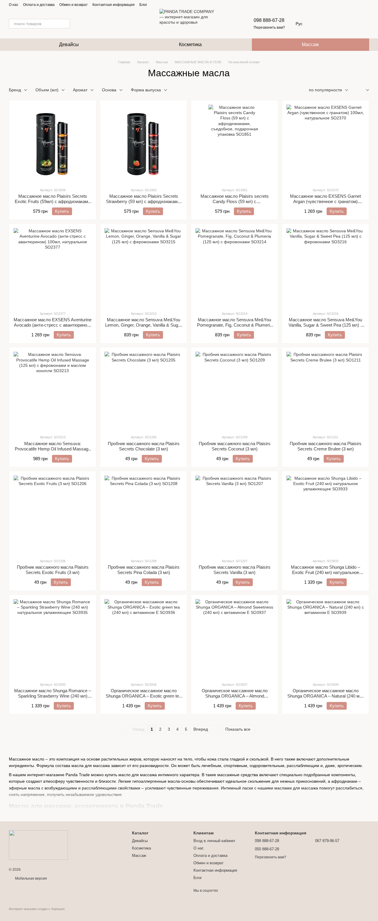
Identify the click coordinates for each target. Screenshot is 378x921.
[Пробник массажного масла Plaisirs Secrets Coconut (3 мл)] (234, 391)
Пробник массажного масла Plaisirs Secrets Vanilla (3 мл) (235, 570)
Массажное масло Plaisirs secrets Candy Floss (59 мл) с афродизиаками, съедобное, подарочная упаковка (235, 204)
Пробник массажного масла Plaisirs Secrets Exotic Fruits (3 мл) (53, 570)
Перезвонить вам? (269, 27)
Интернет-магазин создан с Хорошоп (37, 909)
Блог (143, 5)
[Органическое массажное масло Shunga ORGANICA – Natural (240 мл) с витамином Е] (325, 638)
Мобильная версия (30, 878)
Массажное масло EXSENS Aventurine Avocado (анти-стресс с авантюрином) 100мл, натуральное (53, 325)
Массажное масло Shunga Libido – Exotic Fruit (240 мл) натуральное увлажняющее (325, 572)
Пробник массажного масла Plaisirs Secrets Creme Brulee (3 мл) (325, 446)
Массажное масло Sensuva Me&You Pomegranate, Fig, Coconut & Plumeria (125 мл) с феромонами (234, 325)
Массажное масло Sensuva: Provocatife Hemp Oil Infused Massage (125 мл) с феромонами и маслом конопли (53, 451)
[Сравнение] (349, 23)
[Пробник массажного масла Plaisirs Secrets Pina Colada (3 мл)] (144, 515)
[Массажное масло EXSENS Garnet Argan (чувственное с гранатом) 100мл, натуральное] (325, 144)
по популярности (325, 89)
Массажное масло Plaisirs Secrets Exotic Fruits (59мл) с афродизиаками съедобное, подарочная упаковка (52, 201)
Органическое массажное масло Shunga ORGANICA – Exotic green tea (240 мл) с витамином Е (143, 696)
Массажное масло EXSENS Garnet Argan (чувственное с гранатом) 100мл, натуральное (325, 201)
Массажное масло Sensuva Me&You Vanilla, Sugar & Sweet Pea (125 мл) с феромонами (326, 325)
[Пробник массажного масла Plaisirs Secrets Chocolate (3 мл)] (144, 391)
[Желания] (333, 23)
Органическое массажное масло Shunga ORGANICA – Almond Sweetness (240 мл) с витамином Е (234, 696)
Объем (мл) (46, 89)
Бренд (15, 89)
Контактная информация (113, 5)
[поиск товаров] (65, 23)
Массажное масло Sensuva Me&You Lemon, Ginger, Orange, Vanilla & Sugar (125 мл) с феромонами (143, 325)
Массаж (310, 44)
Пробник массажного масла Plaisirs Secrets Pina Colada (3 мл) (144, 570)
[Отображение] (363, 90)
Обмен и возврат (73, 5)
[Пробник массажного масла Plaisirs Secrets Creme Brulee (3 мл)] (325, 391)
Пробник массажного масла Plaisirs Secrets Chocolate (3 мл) (144, 446)
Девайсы (69, 44)
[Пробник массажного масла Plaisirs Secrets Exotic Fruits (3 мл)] (53, 515)
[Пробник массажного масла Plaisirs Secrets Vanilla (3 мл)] (234, 515)
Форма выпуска (146, 89)
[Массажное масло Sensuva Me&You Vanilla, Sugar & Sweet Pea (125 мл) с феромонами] (325, 267)
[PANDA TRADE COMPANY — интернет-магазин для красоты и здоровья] (38, 845)
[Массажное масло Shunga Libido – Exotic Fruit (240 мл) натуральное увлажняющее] (325, 515)
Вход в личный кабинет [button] (214, 841)
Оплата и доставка (39, 5)
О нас (13, 5)
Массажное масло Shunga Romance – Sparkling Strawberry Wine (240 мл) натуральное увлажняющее (52, 696)
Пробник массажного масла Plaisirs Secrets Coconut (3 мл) (235, 446)
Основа (109, 89)
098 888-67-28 (269, 20)
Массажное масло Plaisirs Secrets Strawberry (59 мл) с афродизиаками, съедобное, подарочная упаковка (143, 201)
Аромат (80, 89)
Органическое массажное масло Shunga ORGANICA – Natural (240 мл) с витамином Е (325, 696)
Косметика (190, 44)
